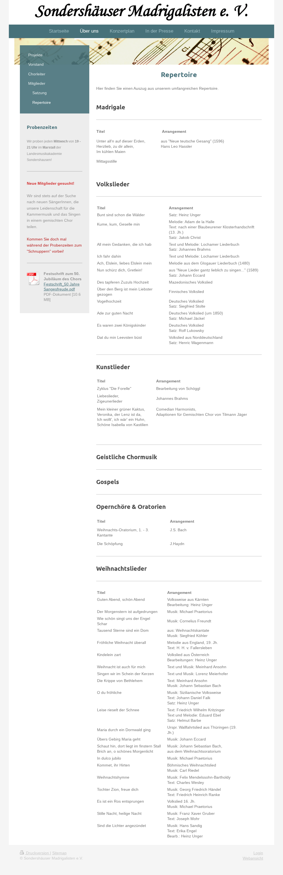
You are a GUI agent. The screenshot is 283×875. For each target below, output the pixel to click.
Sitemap (59, 853)
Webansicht (253, 858)
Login (258, 853)
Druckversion (37, 853)
